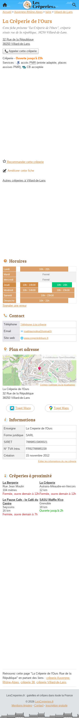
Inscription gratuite (57, 705)
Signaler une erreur (15, 305)
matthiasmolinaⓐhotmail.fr (38, 331)
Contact (38, 705)
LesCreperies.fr (44, 701)
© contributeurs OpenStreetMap (59, 357)
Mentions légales (22, 705)
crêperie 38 (28, 682)
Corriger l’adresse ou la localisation (57, 384)
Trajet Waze (23, 408)
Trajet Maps (61, 408)
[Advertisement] (39, 115)
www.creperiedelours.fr (36, 338)
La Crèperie (47, 482)
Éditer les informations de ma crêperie (57, 461)
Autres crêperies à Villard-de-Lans (24, 180)
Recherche (74, 5)
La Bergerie (10, 482)
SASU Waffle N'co (51, 499)
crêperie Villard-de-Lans (51, 682)
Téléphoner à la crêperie (33, 324)
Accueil (5, 5)
